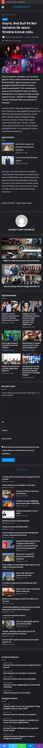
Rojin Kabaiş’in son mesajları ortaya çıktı (18, 485)
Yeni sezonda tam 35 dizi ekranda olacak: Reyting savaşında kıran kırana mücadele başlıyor (31, 370)
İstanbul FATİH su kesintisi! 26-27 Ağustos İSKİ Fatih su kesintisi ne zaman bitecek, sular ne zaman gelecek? (28, 544)
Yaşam (14, 15)
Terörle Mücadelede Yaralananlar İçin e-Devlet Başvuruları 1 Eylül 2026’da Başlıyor (21, 608)
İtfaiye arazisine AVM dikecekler (15, 527)
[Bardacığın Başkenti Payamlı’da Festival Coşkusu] (11, 335)
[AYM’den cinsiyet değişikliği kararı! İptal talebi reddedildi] (8, 504)
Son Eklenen (21, 470)
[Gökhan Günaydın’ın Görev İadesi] (8, 514)
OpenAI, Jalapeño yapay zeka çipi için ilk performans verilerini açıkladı (18, 632)
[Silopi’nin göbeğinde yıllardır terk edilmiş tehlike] (8, 624)
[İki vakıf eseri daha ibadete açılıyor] (8, 160)
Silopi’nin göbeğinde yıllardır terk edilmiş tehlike (27, 622)
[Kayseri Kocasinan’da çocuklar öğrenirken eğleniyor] (11, 359)
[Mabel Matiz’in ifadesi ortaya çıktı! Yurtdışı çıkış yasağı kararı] (31, 335)
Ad (3, 422)
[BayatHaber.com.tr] (21, 7)
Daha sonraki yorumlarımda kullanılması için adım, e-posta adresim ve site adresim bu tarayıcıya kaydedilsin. (20, 450)
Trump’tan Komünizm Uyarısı (14, 615)
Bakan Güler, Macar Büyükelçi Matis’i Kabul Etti (28, 590)
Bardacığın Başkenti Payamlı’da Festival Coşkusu (10, 345)
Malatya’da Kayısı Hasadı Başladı (15, 521)
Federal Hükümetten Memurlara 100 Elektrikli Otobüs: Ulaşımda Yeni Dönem (20, 534)
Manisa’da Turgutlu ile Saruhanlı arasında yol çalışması (25, 147)
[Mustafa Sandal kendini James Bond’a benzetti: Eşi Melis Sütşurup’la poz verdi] (11, 306)
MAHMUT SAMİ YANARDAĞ (14, 37)
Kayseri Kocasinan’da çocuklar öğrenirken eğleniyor (10, 368)
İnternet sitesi (7, 439)
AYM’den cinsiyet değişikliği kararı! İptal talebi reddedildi (27, 502)
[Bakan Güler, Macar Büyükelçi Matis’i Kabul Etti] (8, 592)
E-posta (5, 430)
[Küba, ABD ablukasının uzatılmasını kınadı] (8, 576)
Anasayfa (7, 15)
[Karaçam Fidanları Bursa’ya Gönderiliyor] (8, 494)
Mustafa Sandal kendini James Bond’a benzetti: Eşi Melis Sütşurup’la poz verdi (10, 317)
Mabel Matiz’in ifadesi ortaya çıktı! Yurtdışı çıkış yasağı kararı (31, 345)
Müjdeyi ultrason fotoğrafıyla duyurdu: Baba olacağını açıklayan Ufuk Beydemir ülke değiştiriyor (31, 319)
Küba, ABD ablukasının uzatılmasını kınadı (25, 574)
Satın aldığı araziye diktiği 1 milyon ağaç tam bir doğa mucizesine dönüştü (21, 566)
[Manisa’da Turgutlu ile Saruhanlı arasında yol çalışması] (8, 147)
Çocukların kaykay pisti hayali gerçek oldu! (19, 583)
